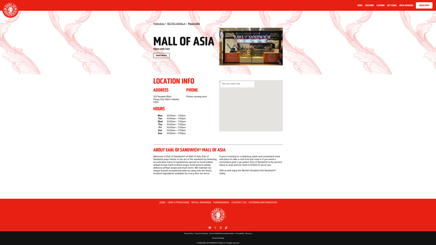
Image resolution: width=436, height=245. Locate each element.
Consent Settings (218, 238)
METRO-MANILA (176, 23)
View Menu (161, 55)
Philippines (158, 23)
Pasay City (194, 23)
